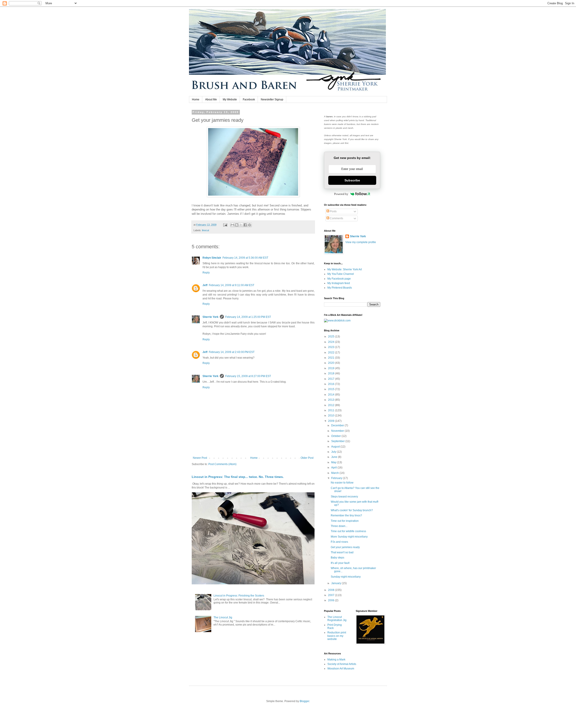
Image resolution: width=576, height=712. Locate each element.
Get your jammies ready (345, 547)
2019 (331, 368)
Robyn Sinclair (211, 257)
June (334, 457)
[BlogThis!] (236, 225)
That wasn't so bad (342, 552)
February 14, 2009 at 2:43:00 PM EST (231, 352)
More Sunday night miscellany (349, 536)
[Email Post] (225, 224)
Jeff (204, 285)
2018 (331, 373)
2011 (331, 410)
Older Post (307, 457)
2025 (331, 336)
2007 (331, 595)
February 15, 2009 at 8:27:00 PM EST (248, 376)
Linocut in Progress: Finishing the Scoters (239, 595)
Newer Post (200, 457)
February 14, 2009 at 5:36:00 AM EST (245, 257)
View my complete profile (360, 242)
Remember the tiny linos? (346, 515)
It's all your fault (340, 563)
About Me (211, 99)
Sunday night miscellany (346, 576)
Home (195, 99)
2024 (331, 342)
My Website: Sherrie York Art (344, 269)
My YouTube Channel (340, 274)
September (338, 441)
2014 (331, 394)
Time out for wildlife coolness (348, 531)
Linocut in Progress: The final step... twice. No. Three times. (238, 477)
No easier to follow (342, 482)
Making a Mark (336, 659)
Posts (333, 211)
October (336, 436)
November (338, 430)
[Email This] (232, 225)
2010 (331, 415)
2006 (331, 600)
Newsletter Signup (272, 99)
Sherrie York (210, 317)
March (335, 473)
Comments (336, 218)
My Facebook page (339, 278)
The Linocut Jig (223, 617)
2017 (331, 378)
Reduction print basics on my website (336, 636)
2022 (331, 352)
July (334, 451)
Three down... (339, 526)
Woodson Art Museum (340, 668)
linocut (205, 230)
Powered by (341, 194)
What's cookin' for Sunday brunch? (352, 510)
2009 (331, 421)
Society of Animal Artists (341, 664)
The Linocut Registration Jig (336, 618)
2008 (331, 590)
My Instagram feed (338, 283)
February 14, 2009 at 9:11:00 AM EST (231, 285)
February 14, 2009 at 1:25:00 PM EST (248, 317)
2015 (331, 389)
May (334, 462)
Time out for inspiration (345, 520)
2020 (331, 362)
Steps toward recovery (344, 496)
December (338, 425)
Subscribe (352, 180)
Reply (206, 272)
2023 (331, 347)
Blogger (304, 701)
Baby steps (337, 557)
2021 (331, 357)
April (334, 467)
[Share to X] (241, 225)
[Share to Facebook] (245, 225)
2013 (331, 399)
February (337, 478)
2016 (331, 384)
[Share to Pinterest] (249, 225)
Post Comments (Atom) (222, 464)
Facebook (249, 99)
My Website (230, 99)
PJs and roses (339, 541)
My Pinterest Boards (339, 287)
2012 (331, 405)
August (335, 446)
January (336, 583)
